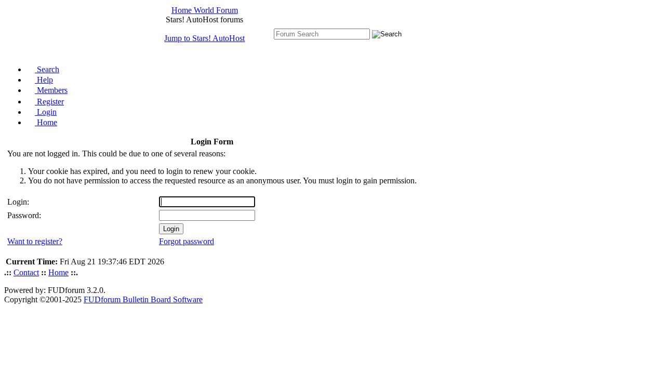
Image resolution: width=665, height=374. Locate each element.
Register (49, 101)
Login (46, 112)
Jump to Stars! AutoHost (204, 38)
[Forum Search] (322, 33)
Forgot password (186, 241)
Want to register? (34, 241)
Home (46, 122)
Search (47, 69)
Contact (26, 272)
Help (44, 79)
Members (51, 90)
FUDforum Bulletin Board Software (143, 299)
